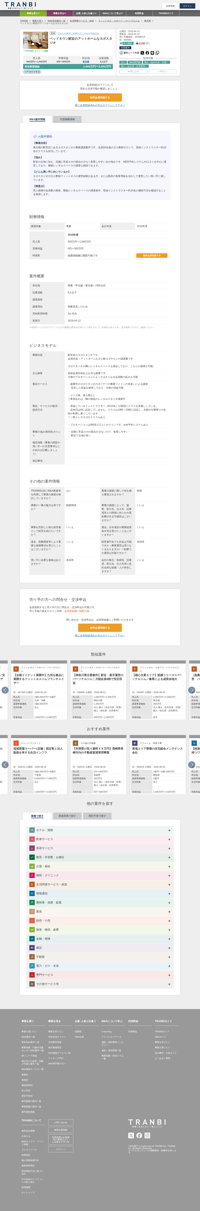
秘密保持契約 (28, 1165)
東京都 (147, 21)
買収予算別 (27, 1096)
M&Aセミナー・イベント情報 (33, 1142)
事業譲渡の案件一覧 (31, 1106)
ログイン (187, 6)
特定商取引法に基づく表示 (32, 1172)
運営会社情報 (28, 1131)
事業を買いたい (29, 1031)
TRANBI (24, 21)
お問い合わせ (60, 1122)
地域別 (25, 1080)
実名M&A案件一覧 (30, 1042)
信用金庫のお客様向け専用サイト (61, 1139)
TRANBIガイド (162, 1031)
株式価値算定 (54, 1047)
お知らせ (26, 1136)
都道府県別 (27, 1085)
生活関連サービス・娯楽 (82, 21)
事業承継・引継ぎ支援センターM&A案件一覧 (33, 1049)
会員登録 (170, 6)
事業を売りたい (56, 1031)
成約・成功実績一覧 (111, 1050)
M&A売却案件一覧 (56, 21)
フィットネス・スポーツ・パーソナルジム (119, 21)
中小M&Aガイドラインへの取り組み (33, 1180)
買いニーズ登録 (29, 1055)
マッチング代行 (56, 1058)
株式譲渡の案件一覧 (31, 1101)
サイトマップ (28, 1192)
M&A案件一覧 (28, 1037)
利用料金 (132, 1031)
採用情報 (26, 1187)
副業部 (78, 1031)
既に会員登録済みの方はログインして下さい (100, 105)
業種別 (25, 1074)
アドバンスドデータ (111, 1037)
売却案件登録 (54, 1042)
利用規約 (26, 1155)
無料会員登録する (100, 97)
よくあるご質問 (162, 1058)
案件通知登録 (28, 1112)
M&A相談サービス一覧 (33, 1069)
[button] (191, 690)
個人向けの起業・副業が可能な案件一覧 (32, 1062)
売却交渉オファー (57, 1037)
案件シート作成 (129, 52)
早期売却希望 (33, 72)
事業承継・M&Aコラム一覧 (113, 1057)
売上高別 (26, 1090)
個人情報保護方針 (30, 1160)
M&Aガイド (160, 1037)
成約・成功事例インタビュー (112, 1043)
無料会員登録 (60, 1130)
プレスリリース (29, 1149)
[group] (39, 690)
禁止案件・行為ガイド (166, 1053)
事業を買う (37, 21)
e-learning (107, 1031)
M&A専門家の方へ (57, 1063)
